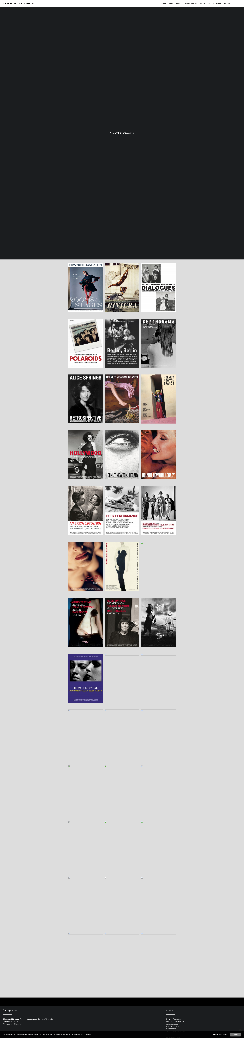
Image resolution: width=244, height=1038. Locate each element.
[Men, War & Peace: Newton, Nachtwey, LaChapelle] (85, 901)
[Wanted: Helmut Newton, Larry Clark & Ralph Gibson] (158, 845)
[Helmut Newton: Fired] (85, 845)
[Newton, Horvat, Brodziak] (85, 678)
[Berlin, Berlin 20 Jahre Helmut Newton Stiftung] (122, 343)
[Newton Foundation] (18, 3)
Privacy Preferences (220, 1034)
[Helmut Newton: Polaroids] (85, 789)
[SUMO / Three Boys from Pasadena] (158, 789)
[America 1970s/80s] (85, 510)
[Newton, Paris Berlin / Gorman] (85, 733)
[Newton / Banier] (122, 733)
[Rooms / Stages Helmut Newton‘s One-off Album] (85, 287)
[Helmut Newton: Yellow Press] (122, 901)
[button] (234, 3)
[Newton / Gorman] (158, 622)
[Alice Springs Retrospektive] (85, 398)
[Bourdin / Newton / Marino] (158, 566)
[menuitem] (163, 3)
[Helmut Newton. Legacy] (122, 454)
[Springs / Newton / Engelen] (122, 622)
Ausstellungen (174, 3)
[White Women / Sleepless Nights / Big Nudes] (158, 733)
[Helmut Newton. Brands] (122, 398)
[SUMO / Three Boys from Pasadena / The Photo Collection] (122, 510)
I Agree (235, 1034)
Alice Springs (205, 3)
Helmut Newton (191, 3)
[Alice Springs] (122, 789)
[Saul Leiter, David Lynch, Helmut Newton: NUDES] (85, 566)
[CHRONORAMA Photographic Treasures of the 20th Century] (158, 343)
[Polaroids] (85, 343)
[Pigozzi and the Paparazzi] (122, 845)
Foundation (217, 3)
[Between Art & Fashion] (122, 566)
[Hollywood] (85, 454)
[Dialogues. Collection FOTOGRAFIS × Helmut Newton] (158, 287)
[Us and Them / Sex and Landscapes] (158, 678)
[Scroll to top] (240, 1030)
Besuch (163, 3)
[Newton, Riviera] (122, 287)
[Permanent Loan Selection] (122, 678)
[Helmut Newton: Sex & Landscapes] (85, 958)
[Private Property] (122, 958)
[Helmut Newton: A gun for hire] (158, 901)
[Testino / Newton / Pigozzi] (85, 622)
